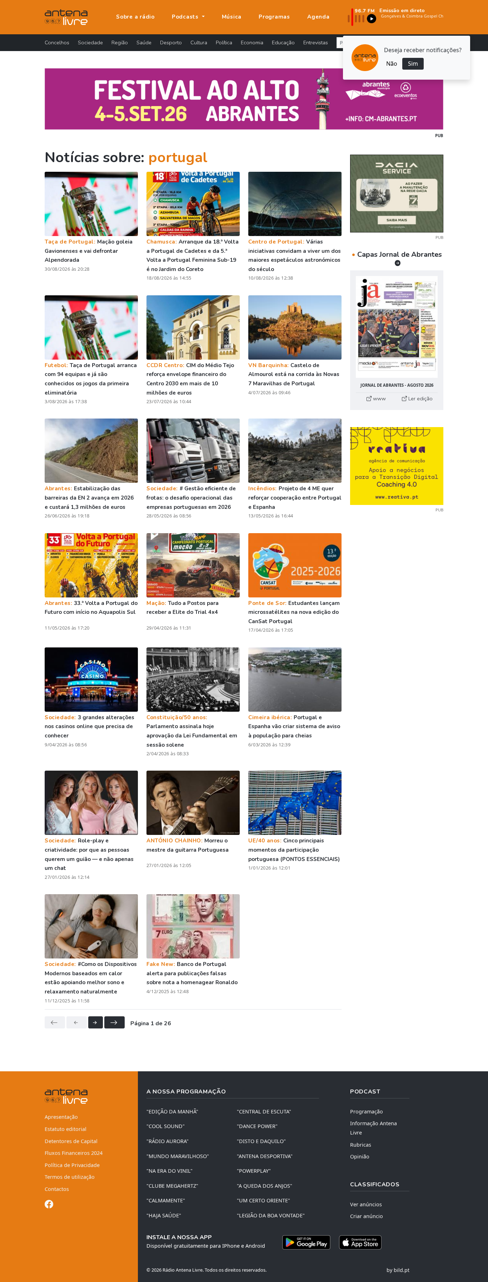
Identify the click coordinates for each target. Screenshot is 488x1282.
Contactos (57, 1189)
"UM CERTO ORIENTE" (263, 1200)
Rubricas (360, 1144)
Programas (274, 16)
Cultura (198, 42)
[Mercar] (396, 193)
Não (391, 63)
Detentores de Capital (71, 1141)
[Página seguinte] (95, 1022)
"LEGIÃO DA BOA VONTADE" (271, 1215)
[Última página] (114, 1022)
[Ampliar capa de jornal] (397, 327)
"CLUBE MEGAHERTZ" (172, 1185)
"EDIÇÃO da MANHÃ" (172, 1111)
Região (119, 42)
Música (232, 16)
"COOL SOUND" (165, 1126)
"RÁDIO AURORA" (167, 1141)
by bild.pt (398, 1270)
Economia (252, 42)
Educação (283, 42)
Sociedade (90, 42)
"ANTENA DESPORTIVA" (265, 1156)
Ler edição (420, 398)
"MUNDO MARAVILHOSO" (177, 1156)
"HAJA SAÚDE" (163, 1215)
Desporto (171, 42)
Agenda (318, 16)
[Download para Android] (306, 1242)
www (379, 398)
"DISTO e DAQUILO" (261, 1141)
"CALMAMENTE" (165, 1200)
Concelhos (57, 42)
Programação (366, 1111)
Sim (413, 63)
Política (224, 42)
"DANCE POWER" (257, 1126)
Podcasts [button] (186, 16)
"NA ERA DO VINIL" (169, 1170)
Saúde (143, 42)
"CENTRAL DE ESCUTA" (264, 1111)
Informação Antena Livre (373, 1128)
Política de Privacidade (72, 1165)
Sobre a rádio (135, 16)
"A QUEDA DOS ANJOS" (264, 1185)
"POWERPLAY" (254, 1170)
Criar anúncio (366, 1216)
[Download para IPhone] (360, 1242)
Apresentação (61, 1116)
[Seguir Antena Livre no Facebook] (49, 1205)
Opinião (359, 1156)
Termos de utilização (70, 1176)
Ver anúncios (366, 1204)
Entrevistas (315, 42)
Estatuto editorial (65, 1129)
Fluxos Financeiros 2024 (74, 1153)
